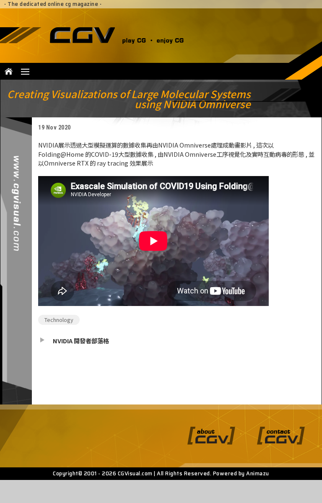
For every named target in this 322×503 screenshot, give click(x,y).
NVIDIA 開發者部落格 (81, 340)
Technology (58, 320)
